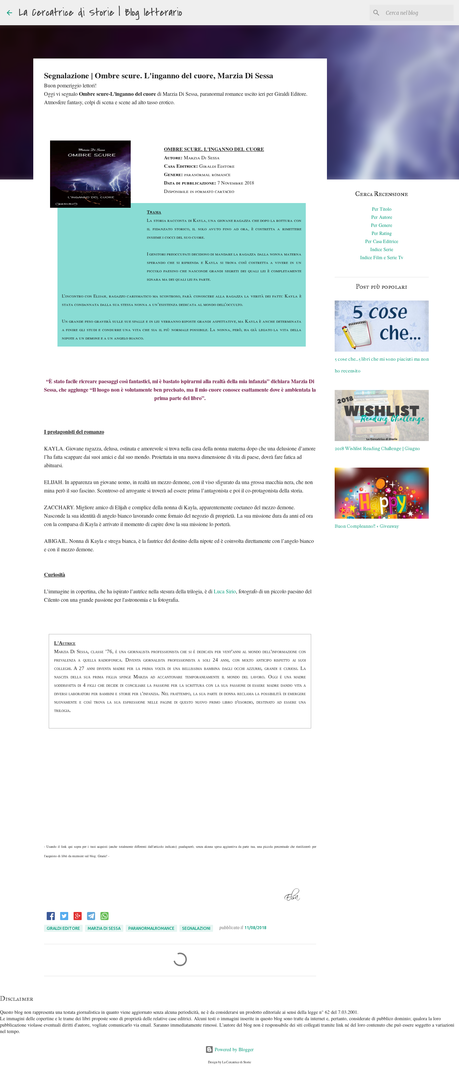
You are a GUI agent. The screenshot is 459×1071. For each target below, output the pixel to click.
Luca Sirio (225, 591)
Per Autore (381, 217)
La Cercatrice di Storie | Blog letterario (100, 12)
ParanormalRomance (151, 928)
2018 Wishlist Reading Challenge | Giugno (377, 448)
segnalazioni (196, 928)
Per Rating (382, 233)
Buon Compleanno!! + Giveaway (367, 526)
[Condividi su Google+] (78, 918)
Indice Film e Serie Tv (381, 257)
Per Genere (381, 225)
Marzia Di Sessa (104, 928)
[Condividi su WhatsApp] (104, 918)
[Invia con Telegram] (91, 918)
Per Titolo (381, 209)
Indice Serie (381, 249)
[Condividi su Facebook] (51, 918)
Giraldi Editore (63, 928)
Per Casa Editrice (381, 241)
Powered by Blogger (233, 1049)
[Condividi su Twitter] (64, 918)
